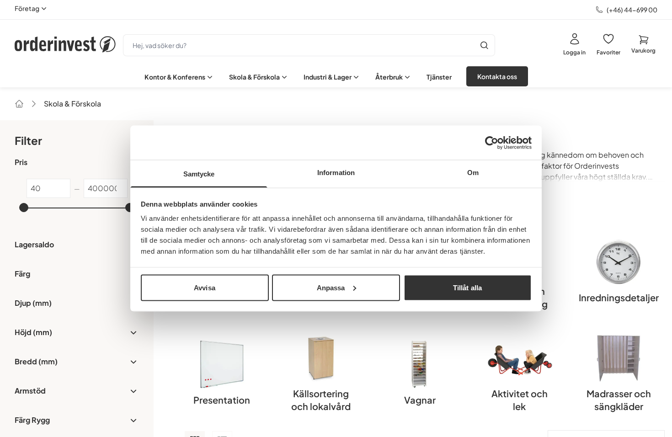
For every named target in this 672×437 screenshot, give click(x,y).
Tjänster (439, 77)
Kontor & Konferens (174, 77)
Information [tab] (336, 172)
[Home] (19, 103)
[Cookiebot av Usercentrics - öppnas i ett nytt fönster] (492, 142)
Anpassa (331, 287)
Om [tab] (473, 172)
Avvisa (204, 287)
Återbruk (389, 77)
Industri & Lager (328, 77)
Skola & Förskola (254, 77)
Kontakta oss (497, 76)
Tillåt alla (467, 287)
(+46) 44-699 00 (632, 9)
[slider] (23, 207)
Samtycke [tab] (199, 174)
